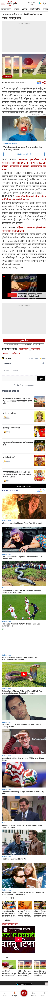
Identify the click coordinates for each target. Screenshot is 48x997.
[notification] (44, 3)
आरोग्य (24, 9)
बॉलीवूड (5, 353)
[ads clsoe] (46, 984)
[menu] (3, 3)
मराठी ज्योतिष (35, 9)
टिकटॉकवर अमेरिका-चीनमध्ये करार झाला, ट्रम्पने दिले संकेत (24, 344)
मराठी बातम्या (15, 353)
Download (7, 77)
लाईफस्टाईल (35, 349)
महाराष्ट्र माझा (6, 9)
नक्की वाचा (9, 897)
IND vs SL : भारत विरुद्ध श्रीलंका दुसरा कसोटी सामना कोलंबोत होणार (25, 973)
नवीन (7, 957)
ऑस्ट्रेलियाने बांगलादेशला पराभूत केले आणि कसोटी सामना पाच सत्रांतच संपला (9, 973)
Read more (12, 295)
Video (8, 920)
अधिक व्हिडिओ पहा (10, 924)
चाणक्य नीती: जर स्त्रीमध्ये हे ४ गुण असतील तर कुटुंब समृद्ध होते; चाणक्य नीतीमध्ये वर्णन (24, 913)
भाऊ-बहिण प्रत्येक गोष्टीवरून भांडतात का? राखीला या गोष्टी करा (9, 913)
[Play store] (40, 3)
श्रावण (16, 9)
